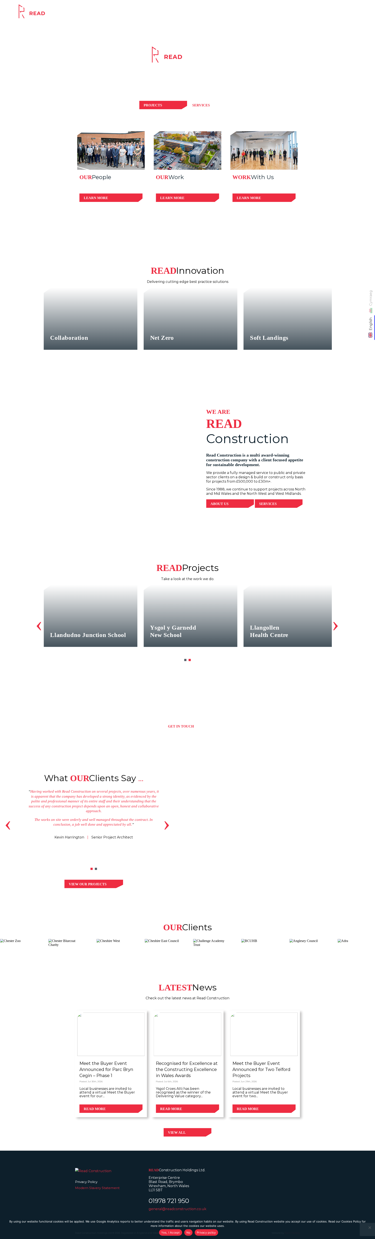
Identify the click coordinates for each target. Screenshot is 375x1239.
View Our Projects (88, 884)
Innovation (311, 14)
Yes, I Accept (170, 1232)
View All (177, 1132)
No (188, 1232)
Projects (277, 14)
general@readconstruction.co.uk (177, 1209)
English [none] (371, 323)
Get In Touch (181, 726)
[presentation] (39, 624)
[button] (185, 660)
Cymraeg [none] (371, 298)
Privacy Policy (86, 1182)
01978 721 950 (169, 1201)
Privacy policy (206, 1232)
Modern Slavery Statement (97, 1188)
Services (246, 14)
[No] (369, 1227)
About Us (220, 504)
